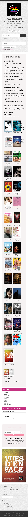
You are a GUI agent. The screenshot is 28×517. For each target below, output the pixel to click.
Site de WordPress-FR (8, 507)
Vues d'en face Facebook (9, 31)
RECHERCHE (23, 35)
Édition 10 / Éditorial (10, 364)
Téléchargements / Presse (9, 487)
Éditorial (5, 394)
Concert (5, 401)
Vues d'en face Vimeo (12, 31)
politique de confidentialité (16, 442)
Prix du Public (6, 397)
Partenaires (6, 398)
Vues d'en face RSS (15, 31)
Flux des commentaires (8, 506)
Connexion (6, 503)
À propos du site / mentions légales (11, 490)
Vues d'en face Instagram (18, 31)
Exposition (6, 400)
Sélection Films (7, 395)
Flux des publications (8, 504)
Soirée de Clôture (7, 404)
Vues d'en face (14, 19)
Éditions (12, 47)
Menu (5, 43)
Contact (5, 38)
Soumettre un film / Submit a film (11, 40)
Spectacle (6, 403)
